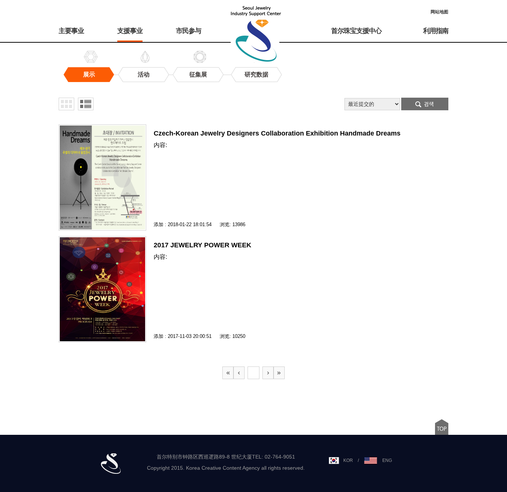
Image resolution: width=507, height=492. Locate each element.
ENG (387, 460)
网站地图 (439, 11)
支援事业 (130, 31)
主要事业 (71, 31)
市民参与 (188, 31)
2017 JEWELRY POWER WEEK (202, 245)
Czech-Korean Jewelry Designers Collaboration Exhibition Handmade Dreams (277, 133)
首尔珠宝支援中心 (356, 31)
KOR (348, 460)
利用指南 (435, 31)
